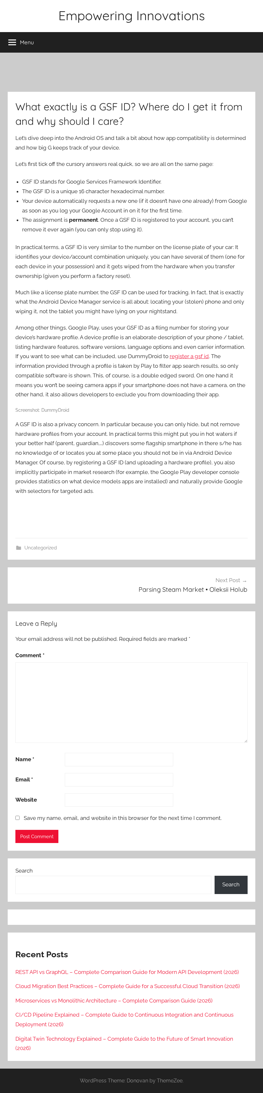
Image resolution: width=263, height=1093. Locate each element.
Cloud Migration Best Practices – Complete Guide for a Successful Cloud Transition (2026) (127, 986)
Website (26, 799)
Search (24, 870)
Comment (30, 655)
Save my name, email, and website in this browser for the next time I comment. (123, 818)
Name (24, 759)
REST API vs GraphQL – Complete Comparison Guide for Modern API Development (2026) (127, 972)
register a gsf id (189, 356)
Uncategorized (40, 548)
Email (24, 779)
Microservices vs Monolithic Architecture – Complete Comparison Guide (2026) (114, 1000)
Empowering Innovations (131, 15)
